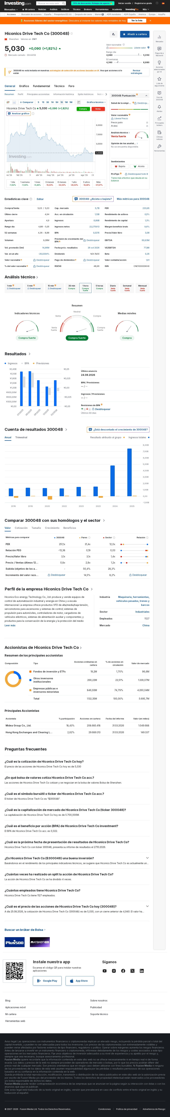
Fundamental (41, 86)
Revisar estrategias (136, 72)
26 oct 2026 (93, 247)
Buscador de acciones (31, 14)
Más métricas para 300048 (133, 198)
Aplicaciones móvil (15, 1007)
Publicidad (96, 1007)
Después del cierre (83, 14)
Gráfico (24, 86)
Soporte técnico (99, 1014)
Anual (8, 437)
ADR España (130, 14)
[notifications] (157, 3)
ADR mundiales (114, 14)
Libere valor (140, 48)
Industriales (142, 611)
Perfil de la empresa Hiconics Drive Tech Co (46, 589)
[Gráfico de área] (14, 102)
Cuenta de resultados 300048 (34, 429)
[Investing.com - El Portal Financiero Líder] (18, 3)
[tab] (13, 288)
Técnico (59, 86)
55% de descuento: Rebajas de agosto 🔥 (92, 3)
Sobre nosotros (98, 1000)
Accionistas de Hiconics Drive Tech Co (42, 647)
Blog (7, 1000)
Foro (71, 86)
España (47, 14)
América (142, 14)
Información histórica (63, 94)
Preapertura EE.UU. (63, 14)
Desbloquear (58, 574)
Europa (152, 14)
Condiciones (104, 1109)
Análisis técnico (20, 277)
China (145, 625)
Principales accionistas (38, 94)
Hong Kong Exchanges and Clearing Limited (31, 732)
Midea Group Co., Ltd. (18, 725)
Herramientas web (15, 1021)
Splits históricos (85, 94)
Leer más (10, 625)
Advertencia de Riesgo (154, 1109)
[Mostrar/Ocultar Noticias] (79, 102)
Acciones (11, 14)
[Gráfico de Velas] (8, 102)
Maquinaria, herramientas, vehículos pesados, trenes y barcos (132, 601)
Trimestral (21, 437)
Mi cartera (10, 1014)
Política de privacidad (126, 1109)
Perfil (20, 94)
